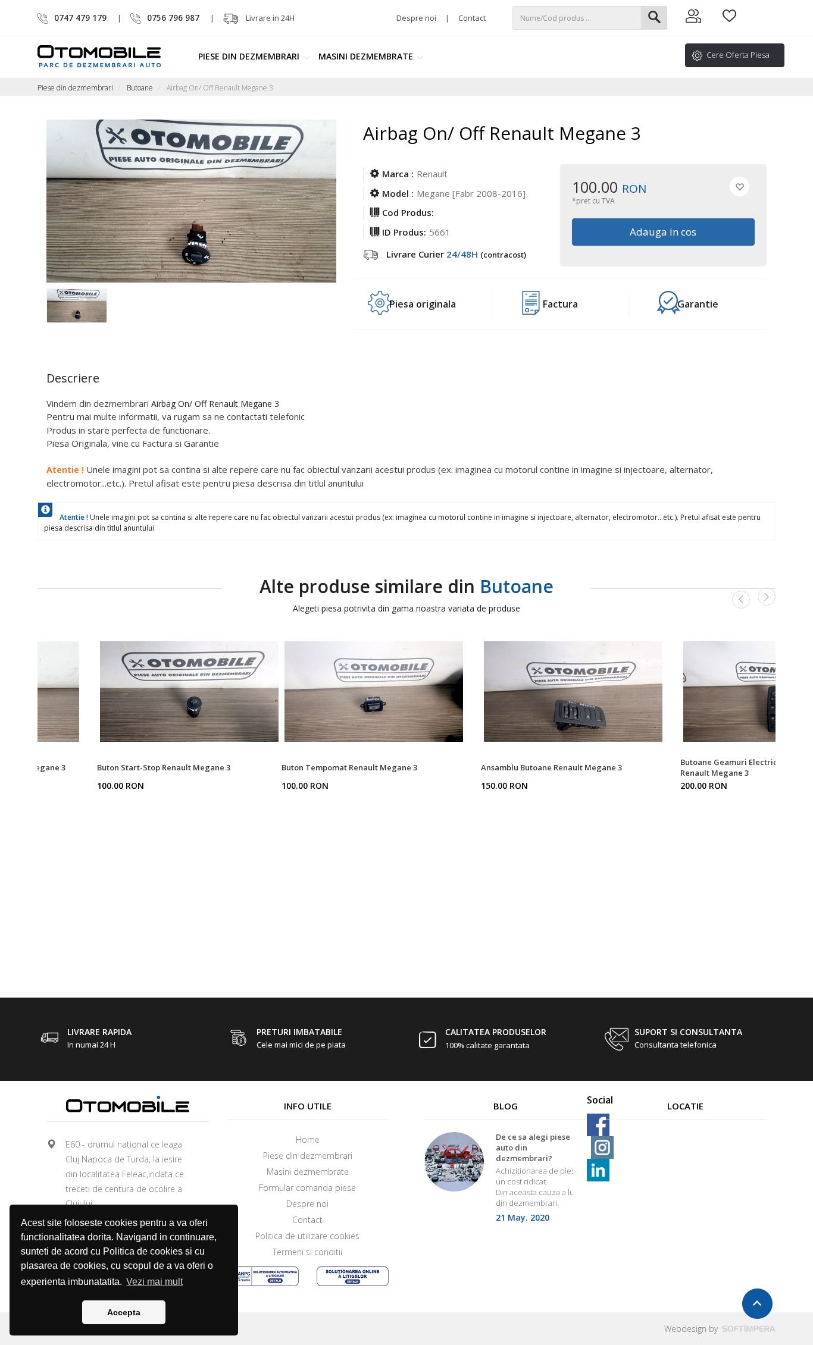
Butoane (140, 88)
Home (308, 1139)
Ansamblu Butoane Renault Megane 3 (551, 767)
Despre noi (416, 17)
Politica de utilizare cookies (307, 1235)
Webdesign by (692, 1328)
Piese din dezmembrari (250, 56)
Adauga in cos (663, 232)
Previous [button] (741, 600)
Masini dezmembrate (366, 56)
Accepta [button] (123, 1312)
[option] (82, 312)
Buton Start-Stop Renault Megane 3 (163, 767)
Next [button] (767, 597)
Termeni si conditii (307, 1252)
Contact (472, 17)
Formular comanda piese (307, 1187)
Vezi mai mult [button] (154, 1282)
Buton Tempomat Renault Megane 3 (349, 767)
